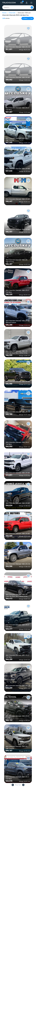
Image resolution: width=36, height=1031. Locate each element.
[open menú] (31, 2)
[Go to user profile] (26, 2)
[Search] (32, 7)
